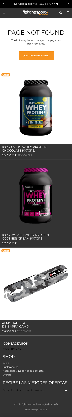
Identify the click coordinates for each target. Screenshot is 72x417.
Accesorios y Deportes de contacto (23, 370)
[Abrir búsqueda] (60, 12)
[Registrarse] (66, 391)
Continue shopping (36, 55)
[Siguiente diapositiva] (68, 4)
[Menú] (4, 13)
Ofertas (7, 374)
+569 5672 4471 (48, 3)
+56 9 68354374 (12, 348)
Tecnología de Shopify (47, 404)
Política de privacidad (36, 409)
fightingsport (28, 404)
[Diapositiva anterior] (3, 4)
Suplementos (10, 366)
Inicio (6, 362)
